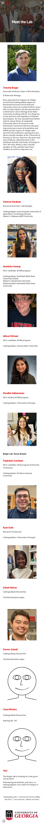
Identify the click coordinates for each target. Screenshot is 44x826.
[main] (22, 21)
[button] (2, 3)
